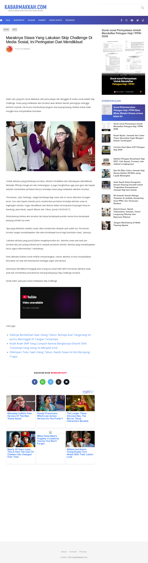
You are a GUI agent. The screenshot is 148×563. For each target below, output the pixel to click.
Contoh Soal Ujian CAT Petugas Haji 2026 (129, 148)
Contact (73, 552)
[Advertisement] (53, 74)
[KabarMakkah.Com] (121, 20)
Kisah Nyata (55, 20)
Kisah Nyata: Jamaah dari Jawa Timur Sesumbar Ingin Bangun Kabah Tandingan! (128, 138)
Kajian (31, 20)
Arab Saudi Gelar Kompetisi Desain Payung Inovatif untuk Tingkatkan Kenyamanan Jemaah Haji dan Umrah (128, 186)
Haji (8, 20)
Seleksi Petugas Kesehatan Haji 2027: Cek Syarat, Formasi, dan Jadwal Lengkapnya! (129, 161)
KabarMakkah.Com (79, 557)
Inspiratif (19, 20)
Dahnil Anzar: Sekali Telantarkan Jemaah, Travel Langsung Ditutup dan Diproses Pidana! (126, 213)
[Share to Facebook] (35, 382)
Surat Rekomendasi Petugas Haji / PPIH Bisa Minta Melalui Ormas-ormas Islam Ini (128, 111)
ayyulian (26, 49)
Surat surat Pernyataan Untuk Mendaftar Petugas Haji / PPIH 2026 (121, 33)
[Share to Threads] (58, 382)
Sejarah (70, 20)
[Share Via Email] (66, 382)
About (64, 552)
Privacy (83, 552)
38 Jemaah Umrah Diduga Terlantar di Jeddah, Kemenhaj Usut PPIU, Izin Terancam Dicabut (128, 199)
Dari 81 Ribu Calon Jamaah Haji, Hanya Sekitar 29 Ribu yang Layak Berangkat (129, 173)
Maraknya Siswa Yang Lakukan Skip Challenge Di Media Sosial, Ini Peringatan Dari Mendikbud (49, 39)
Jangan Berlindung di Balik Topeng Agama (126, 223)
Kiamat (42, 20)
